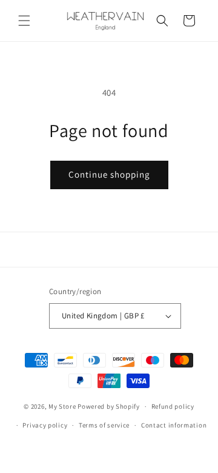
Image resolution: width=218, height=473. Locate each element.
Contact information (173, 425)
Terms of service (104, 425)
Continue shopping (109, 174)
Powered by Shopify (109, 406)
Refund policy (172, 406)
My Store (62, 406)
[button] (24, 20)
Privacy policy (44, 425)
